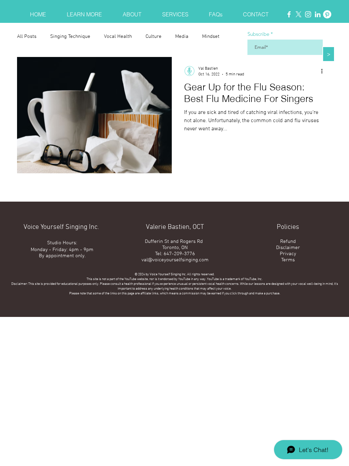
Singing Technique (70, 36)
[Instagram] (308, 14)
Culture (154, 36)
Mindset (210, 36)
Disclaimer (288, 248)
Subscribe (258, 34)
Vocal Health (118, 36)
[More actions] (324, 71)
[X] (298, 14)
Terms (288, 260)
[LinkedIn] (318, 14)
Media (181, 36)
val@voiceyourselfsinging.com (175, 260)
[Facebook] (289, 14)
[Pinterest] (327, 14)
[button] (84, 11)
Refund (288, 241)
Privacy (288, 254)
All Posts (26, 36)
